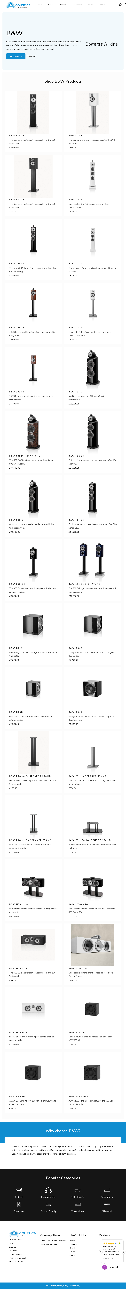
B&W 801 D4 (76, 392)
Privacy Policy (62, 1286)
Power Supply (48, 1211)
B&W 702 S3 (76, 200)
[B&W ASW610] (33, 1073)
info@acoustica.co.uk (17, 1258)
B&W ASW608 (77, 1033)
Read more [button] (108, 1258)
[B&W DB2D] (92, 624)
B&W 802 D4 (76, 456)
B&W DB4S (75, 712)
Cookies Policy (74, 1286)
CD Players (77, 1197)
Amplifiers (107, 1197)
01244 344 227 (16, 1261)
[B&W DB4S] (92, 688)
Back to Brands (16, 56)
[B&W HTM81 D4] (33, 880)
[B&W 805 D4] (33, 560)
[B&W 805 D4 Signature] (92, 560)
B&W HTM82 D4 (79, 904)
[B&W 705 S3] (33, 304)
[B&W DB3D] (33, 688)
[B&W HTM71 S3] (92, 944)
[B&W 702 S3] (92, 176)
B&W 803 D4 (17, 520)
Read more (107, 408)
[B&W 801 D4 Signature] (33, 432)
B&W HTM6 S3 (18, 969)
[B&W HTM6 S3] (33, 944)
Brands (73, 1248)
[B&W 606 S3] (92, 112)
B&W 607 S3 (16, 200)
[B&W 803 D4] (33, 496)
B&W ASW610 (17, 1097)
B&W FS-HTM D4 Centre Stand (90, 840)
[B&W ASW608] (92, 1008)
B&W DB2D (76, 648)
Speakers (19, 1211)
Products (73, 1244)
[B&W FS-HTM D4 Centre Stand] (92, 816)
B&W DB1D (16, 648)
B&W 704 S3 (76, 264)
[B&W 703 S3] (33, 240)
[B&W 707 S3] (33, 368)
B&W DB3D (16, 712)
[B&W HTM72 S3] (33, 1008)
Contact (73, 1255)
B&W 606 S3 (76, 136)
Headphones (48, 1197)
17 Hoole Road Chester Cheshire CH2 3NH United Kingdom (16, 1247)
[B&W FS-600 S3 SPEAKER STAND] (33, 752)
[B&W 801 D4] (92, 368)
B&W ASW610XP (78, 1097)
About (72, 1240)
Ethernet (107, 1211)
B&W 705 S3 (16, 328)
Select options (45, 152)
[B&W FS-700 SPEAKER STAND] (92, 752)
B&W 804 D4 (76, 520)
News (72, 1251)
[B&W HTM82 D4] (92, 880)
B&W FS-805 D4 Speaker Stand (30, 840)
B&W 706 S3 (76, 328)
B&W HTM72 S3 (19, 1033)
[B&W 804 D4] (92, 496)
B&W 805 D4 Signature (84, 584)
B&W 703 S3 (16, 264)
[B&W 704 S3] (92, 240)
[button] (123, 1252)
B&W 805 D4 (17, 584)
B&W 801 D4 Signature (24, 456)
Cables (19, 1197)
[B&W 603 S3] (33, 112)
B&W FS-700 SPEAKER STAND (87, 776)
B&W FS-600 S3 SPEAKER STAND (30, 776)
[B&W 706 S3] (92, 304)
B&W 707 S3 (16, 392)
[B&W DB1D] (33, 624)
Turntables (77, 1211)
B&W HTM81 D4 (19, 904)
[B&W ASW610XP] (92, 1073)
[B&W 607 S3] (33, 176)
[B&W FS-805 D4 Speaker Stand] (33, 816)
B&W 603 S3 (16, 136)
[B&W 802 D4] (92, 432)
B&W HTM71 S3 (78, 969)
